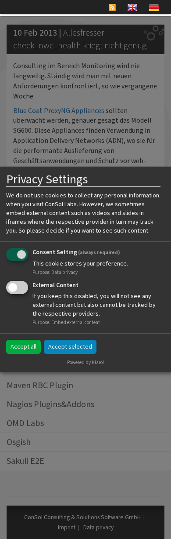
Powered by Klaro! (85, 362)
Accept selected (70, 346)
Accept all (23, 346)
